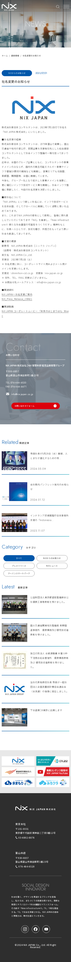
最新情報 (15, 55)
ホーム (5, 55)
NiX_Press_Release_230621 (17, 298)
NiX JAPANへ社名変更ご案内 (17, 294)
